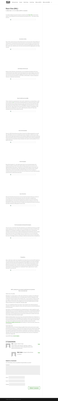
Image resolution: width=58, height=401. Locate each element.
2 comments (25, 10)
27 (13, 102)
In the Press (32, 2)
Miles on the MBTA (46, 2)
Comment (8, 364)
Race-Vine (30, 14)
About (9, 2)
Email (7, 380)
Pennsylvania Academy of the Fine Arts (13, 322)
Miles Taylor (9, 10)
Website (7, 384)
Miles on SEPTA (38, 2)
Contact (20, 2)
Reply (39, 344)
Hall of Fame (26, 2)
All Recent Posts (15, 2)
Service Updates (16, 335)
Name (7, 377)
